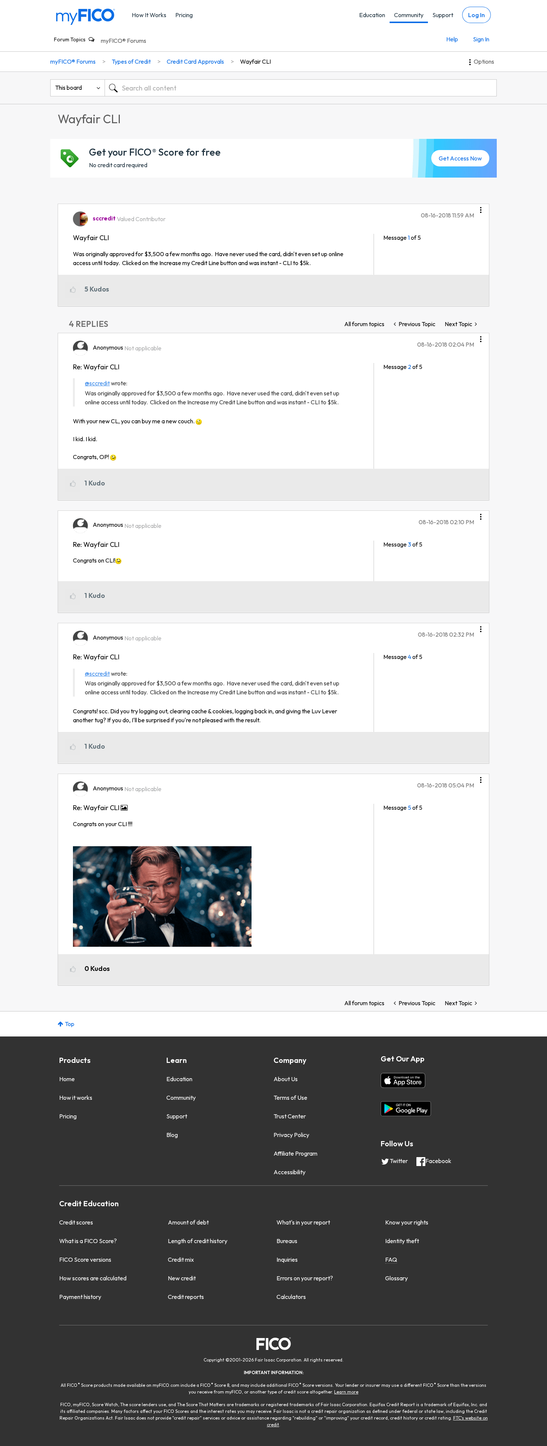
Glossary (396, 1278)
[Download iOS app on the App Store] (403, 1080)
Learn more (346, 1392)
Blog (172, 1134)
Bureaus (286, 1241)
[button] (480, 207)
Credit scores (76, 1222)
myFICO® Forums (123, 40)
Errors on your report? (304, 1278)
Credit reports (186, 1296)
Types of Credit (131, 61)
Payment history (80, 1296)
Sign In (481, 39)
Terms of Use (290, 1097)
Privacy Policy (291, 1134)
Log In (476, 15)
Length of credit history (197, 1241)
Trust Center (290, 1116)
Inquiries (287, 1259)
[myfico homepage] (85, 16)
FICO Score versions (85, 1259)
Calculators (291, 1296)
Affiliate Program (295, 1153)
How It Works (149, 15)
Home (67, 1079)
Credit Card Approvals (195, 61)
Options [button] (484, 61)
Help (452, 39)
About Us (286, 1079)
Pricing (184, 15)
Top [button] (69, 1024)
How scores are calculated (93, 1278)
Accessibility (290, 1172)
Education (372, 15)
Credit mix (181, 1259)
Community (408, 15)
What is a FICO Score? (88, 1241)
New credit (182, 1278)
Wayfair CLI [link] (255, 61)
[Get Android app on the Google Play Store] (405, 1109)
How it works (75, 1097)
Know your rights (406, 1222)
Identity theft (402, 1241)
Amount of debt (188, 1222)
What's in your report (303, 1222)
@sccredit (97, 383)
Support (442, 15)
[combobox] (301, 87)
